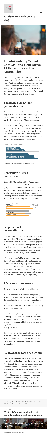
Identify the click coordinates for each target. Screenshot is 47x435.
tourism (29, 402)
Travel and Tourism (25, 404)
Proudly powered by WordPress (14, 432)
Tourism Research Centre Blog (19, 18)
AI (36, 402)
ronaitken (21, 402)
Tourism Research (12, 404)
